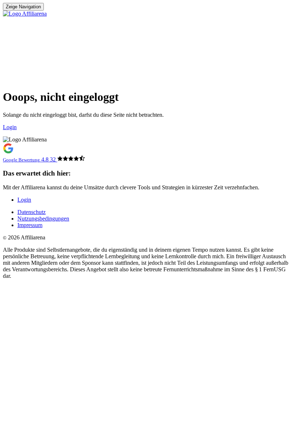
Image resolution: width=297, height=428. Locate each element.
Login (24, 200)
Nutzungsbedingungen (43, 218)
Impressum (29, 225)
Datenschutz (31, 212)
